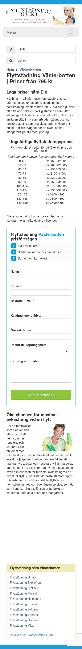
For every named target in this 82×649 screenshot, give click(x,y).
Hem (10, 69)
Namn (16, 271)
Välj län (22, 49)
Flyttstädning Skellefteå (25, 582)
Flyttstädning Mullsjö (23, 593)
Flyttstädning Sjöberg (24, 609)
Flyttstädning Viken (22, 625)
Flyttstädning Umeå (23, 577)
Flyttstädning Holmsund (25, 598)
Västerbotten (30, 69)
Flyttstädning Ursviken (24, 620)
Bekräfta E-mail (22, 301)
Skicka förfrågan (41, 394)
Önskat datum (21, 330)
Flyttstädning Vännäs (24, 615)
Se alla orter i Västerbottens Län (31, 635)
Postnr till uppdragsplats (28, 345)
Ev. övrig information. (26, 361)
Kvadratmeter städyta (26, 315)
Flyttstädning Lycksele (24, 588)
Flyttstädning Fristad (23, 604)
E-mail (16, 286)
